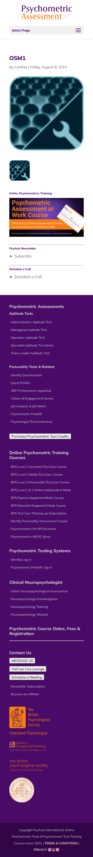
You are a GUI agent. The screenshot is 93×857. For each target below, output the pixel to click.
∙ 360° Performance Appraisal (30, 391)
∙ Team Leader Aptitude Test (29, 353)
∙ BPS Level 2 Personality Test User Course (39, 482)
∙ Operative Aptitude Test (27, 337)
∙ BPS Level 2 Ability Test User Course (36, 474)
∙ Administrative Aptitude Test (30, 322)
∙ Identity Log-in (20, 560)
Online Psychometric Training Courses (38, 455)
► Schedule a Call (25, 276)
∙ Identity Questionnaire (25, 375)
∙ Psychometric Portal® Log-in (30, 567)
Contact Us (20, 652)
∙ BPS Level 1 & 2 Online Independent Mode (40, 490)
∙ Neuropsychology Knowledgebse (33, 599)
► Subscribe (20, 256)
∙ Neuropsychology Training (28, 607)
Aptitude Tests (21, 313)
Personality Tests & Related (31, 367)
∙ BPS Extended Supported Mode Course (37, 505)
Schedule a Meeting (26, 677)
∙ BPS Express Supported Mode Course (36, 498)
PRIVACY (40, 850)
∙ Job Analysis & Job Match (27, 406)
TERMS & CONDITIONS (61, 843)
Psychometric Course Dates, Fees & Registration (44, 631)
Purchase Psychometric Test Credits (40, 436)
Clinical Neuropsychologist (35, 582)
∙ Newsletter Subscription (27, 686)
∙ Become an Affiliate (24, 694)
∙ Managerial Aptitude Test (28, 330)
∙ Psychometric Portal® (25, 414)
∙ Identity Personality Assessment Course (38, 521)
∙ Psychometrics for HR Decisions (32, 529)
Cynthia (20, 67)
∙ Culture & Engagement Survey (31, 398)
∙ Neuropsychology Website (28, 614)
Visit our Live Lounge (27, 669)
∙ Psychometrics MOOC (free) (29, 536)
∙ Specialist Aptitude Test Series (31, 345)
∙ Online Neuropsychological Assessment (38, 591)
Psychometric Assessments (36, 306)
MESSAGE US (22, 661)
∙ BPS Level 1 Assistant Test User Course (38, 467)
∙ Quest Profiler (19, 383)
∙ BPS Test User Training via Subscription (37, 513)
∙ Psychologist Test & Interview (30, 422)
